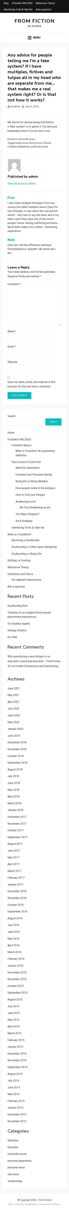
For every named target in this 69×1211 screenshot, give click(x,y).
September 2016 (17, 911)
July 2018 (13, 776)
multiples (12, 146)
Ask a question (43, 9)
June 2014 (14, 1087)
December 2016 (17, 891)
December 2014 (17, 1053)
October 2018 (16, 756)
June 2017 (14, 850)
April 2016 (14, 945)
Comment (14, 284)
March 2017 (14, 871)
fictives (47, 143)
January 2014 (15, 1107)
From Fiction (35, 21)
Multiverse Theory (45, 3)
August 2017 (15, 843)
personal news (16, 1167)
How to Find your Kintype (30, 494)
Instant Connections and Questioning (36, 666)
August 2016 (15, 918)
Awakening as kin (26, 501)
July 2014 (13, 1080)
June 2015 (14, 1013)
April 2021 (14, 701)
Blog (6, 3)
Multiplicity (23, 146)
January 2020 (15, 728)
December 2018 (17, 742)
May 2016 (13, 938)
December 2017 (17, 816)
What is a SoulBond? (19, 534)
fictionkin (13, 1147)
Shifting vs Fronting (19, 560)
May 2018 (13, 789)
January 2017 (15, 884)
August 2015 (15, 999)
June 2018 (14, 783)
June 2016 (14, 931)
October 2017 (16, 830)
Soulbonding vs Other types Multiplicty (34, 547)
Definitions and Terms (20, 574)
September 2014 (17, 1067)
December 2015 (17, 972)
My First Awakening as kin (35, 507)
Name (12, 331)
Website (12, 362)
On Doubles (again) (19, 623)
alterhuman (22, 143)
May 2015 (13, 1019)
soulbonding (15, 1181)
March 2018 (14, 803)
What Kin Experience (28, 467)
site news (13, 1174)
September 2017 (17, 837)
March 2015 (14, 1033)
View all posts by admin (22, 183)
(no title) (12, 637)
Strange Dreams (17, 630)
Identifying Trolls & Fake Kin (18, 9)
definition (13, 1140)
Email (12, 346)
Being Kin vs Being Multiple (32, 481)
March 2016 (14, 952)
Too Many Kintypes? (27, 514)
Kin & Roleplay (24, 521)
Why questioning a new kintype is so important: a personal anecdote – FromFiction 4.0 (34, 661)
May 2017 (13, 857)
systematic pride (39, 146)
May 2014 (13, 1094)
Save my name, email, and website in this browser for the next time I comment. (31, 384)
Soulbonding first (17, 605)
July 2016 (13, 925)
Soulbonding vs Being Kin (26, 553)
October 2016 (16, 904)
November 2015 (17, 979)
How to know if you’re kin (26, 462)
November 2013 (17, 1121)
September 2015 (17, 992)
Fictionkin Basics (21, 445)
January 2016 (15, 965)
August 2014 (15, 1074)
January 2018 (15, 810)
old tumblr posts (26, 139)
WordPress (55, 1204)
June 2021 (14, 688)
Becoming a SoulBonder (26, 540)
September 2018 (17, 762)
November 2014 (17, 1060)
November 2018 (17, 749)
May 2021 (13, 695)
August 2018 (15, 769)
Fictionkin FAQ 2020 (22, 3)
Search (12, 416)
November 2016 (17, 898)
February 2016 (16, 958)
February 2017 (16, 877)
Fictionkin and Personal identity (34, 474)
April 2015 (14, 1026)
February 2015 (16, 1040)
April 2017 (14, 864)
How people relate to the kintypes (35, 488)
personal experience (19, 1160)
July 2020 (13, 708)
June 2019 (14, 735)
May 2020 (13, 722)
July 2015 (13, 1006)
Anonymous (35, 143)
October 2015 (16, 986)
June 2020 (14, 715)
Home (11, 432)
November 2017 (17, 823)
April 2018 (14, 796)
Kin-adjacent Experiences (26, 579)
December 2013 (17, 1114)
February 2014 (16, 1101)
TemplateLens (31, 1204)
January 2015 (15, 1046)
